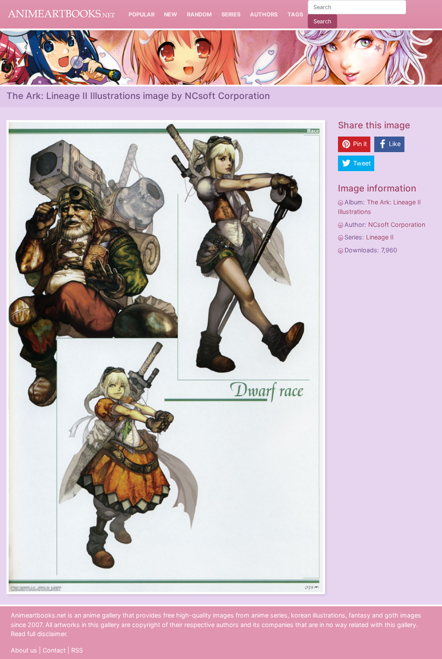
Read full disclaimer (38, 633)
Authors (264, 14)
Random (199, 14)
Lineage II (380, 237)
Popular (142, 14)
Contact (54, 650)
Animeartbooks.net (61, 14)
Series (230, 14)
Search (322, 21)
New (170, 14)
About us (24, 650)
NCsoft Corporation (396, 224)
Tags (295, 14)
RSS (77, 650)
